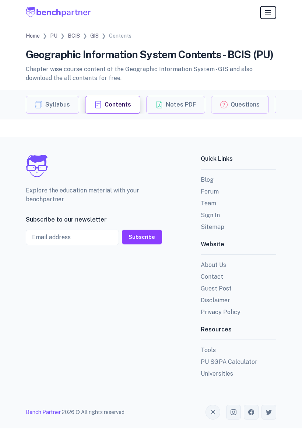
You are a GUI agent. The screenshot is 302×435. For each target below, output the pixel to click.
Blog (207, 179)
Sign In (210, 215)
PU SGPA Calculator (229, 361)
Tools (208, 350)
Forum (210, 191)
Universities (217, 373)
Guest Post (216, 288)
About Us (213, 264)
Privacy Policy (220, 312)
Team (208, 203)
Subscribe (142, 237)
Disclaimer (215, 300)
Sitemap (212, 226)
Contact (212, 276)
